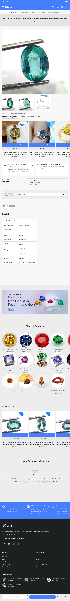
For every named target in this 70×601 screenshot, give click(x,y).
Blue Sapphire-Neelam (26, 349)
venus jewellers (15, 438)
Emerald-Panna (58, 349)
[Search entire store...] (62, 7)
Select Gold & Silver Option (9, 194)
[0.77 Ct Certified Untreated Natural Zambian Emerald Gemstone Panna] (15, 424)
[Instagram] (9, 544)
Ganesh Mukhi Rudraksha (26, 391)
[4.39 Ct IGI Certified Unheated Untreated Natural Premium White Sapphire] (26, 580)
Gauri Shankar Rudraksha (42, 391)
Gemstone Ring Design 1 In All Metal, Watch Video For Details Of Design (15, 153)
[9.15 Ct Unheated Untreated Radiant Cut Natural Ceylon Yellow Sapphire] (49, 580)
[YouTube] (18, 544)
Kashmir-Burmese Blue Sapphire (58, 369)
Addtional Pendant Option (30, 117)
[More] (11, 2)
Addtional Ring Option (10, 117)
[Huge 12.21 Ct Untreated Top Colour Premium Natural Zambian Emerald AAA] (4, 585)
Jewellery (15, 148)
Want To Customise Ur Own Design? (15, 113)
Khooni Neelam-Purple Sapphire (26, 369)
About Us (5, 552)
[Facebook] (4, 544)
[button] (13, 145)
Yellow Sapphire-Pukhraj (10, 349)
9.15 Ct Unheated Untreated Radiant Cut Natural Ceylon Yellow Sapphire (59, 578)
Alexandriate (42, 370)
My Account (40, 552)
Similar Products (8, 407)
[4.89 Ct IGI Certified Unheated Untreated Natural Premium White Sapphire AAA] (4, 580)
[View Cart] (66, 7)
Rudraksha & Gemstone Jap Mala (58, 391)
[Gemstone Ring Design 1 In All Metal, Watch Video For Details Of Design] (15, 134)
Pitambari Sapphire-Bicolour (9, 369)
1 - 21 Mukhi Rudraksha (9, 391)
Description (6, 214)
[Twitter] (14, 544)
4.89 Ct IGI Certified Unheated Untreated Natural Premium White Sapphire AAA (15, 578)
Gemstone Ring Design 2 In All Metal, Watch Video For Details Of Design (42, 153)
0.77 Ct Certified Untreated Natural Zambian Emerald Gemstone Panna (15, 443)
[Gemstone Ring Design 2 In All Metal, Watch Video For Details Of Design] (42, 134)
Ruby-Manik (42, 349)
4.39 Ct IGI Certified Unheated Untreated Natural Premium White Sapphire (37, 578)
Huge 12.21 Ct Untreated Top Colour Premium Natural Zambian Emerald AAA (15, 584)
